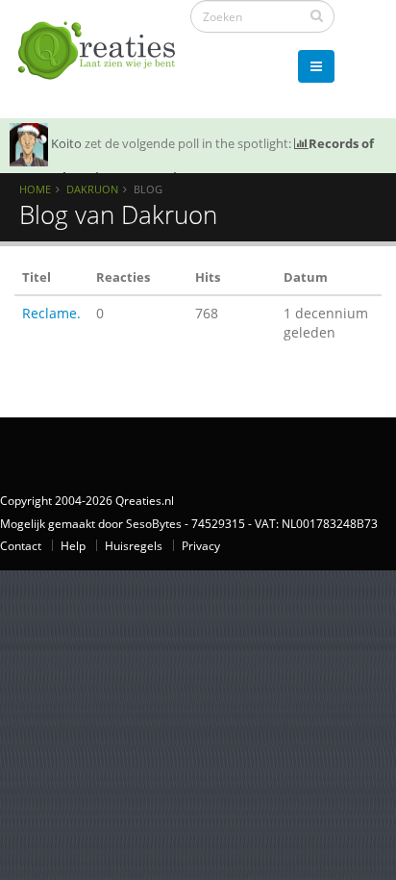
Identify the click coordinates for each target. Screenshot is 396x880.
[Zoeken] (316, 15)
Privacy (201, 545)
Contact (20, 545)
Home (35, 189)
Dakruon (92, 189)
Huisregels (133, 545)
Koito (66, 143)
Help (73, 545)
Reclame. (51, 313)
